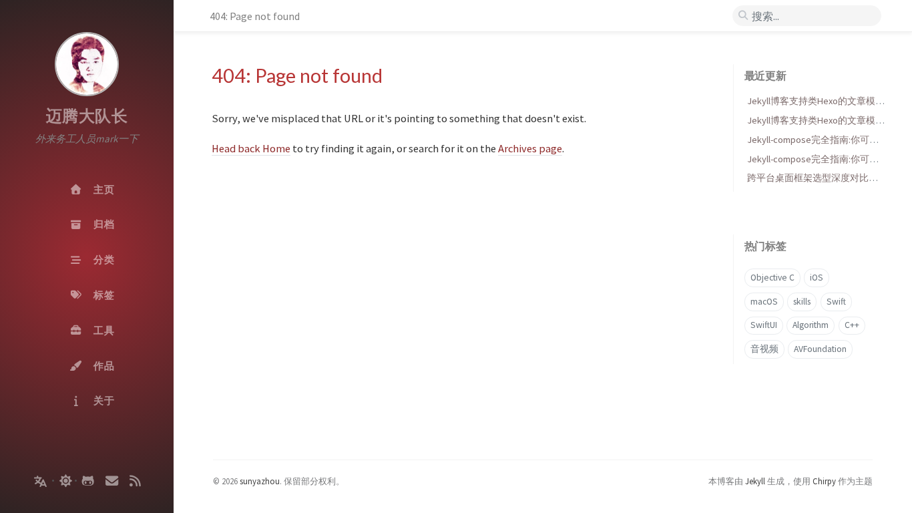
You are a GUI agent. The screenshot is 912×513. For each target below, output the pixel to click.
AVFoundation (820, 349)
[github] (88, 481)
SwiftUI (763, 325)
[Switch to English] (39, 484)
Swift (836, 301)
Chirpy (824, 481)
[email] (111, 481)
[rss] (135, 481)
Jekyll (755, 481)
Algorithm (810, 325)
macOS (764, 301)
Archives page (530, 148)
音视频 (764, 349)
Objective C (772, 277)
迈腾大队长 (87, 116)
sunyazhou (260, 481)
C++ (852, 325)
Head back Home (251, 148)
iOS (816, 277)
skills (802, 301)
